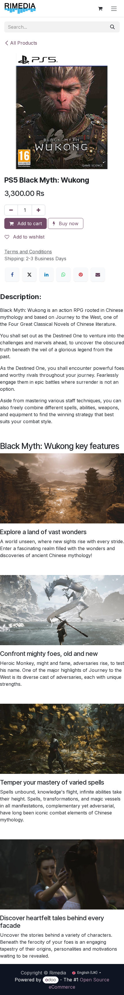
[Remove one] (11, 210)
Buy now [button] (67, 223)
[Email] (98, 274)
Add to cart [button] (29, 223)
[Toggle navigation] (114, 8)
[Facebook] (12, 274)
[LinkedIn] (46, 274)
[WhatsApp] (63, 274)
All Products (23, 43)
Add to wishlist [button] (28, 237)
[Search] (112, 26)
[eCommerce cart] (100, 8)
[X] (29, 274)
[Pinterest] (81, 274)
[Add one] (38, 210)
